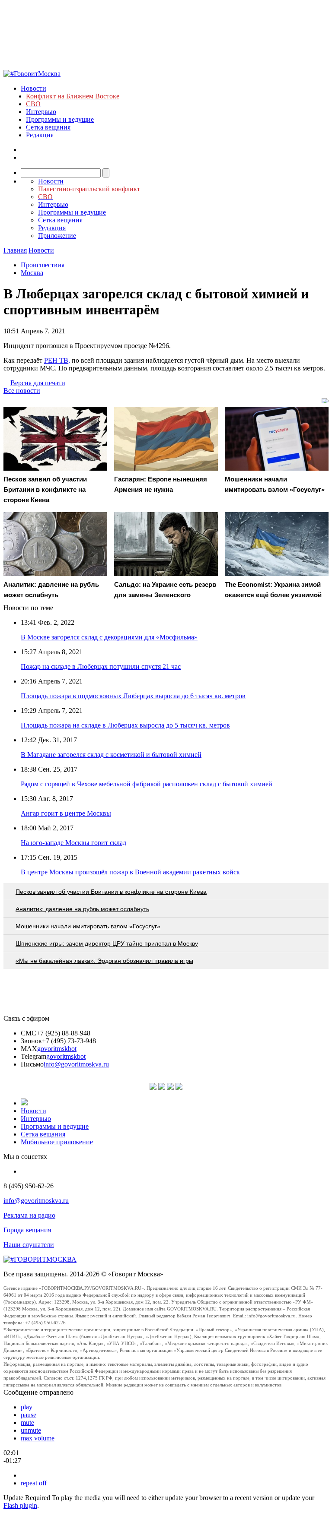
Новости (33, 88)
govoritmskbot (57, 1048)
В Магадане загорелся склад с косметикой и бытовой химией (111, 754)
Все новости (21, 390)
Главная (15, 250)
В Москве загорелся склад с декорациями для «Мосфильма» (109, 637)
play (26, 1407)
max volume (37, 1438)
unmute (31, 1430)
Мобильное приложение (57, 1142)
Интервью (41, 111)
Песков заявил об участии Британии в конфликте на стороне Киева (111, 891)
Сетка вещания (48, 127)
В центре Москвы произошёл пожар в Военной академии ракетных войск (130, 872)
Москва (32, 272)
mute (27, 1422)
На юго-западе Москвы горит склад (73, 842)
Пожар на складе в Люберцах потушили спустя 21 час (101, 666)
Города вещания (27, 1230)
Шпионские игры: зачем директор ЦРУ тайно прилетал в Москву (107, 943)
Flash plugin (20, 1505)
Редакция (40, 135)
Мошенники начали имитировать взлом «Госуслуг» (88, 926)
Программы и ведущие (60, 119)
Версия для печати (37, 382)
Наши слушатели (28, 1244)
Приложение (57, 235)
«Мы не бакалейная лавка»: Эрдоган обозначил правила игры (104, 960)
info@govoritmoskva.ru (76, 1064)
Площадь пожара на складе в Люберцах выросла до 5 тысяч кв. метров (125, 725)
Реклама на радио (29, 1215)
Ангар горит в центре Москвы (66, 813)
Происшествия (42, 265)
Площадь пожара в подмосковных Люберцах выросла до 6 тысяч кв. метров (133, 696)
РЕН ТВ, (57, 360)
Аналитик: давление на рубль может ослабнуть (82, 908)
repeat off (34, 1483)
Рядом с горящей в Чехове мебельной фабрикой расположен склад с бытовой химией (146, 784)
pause (28, 1414)
